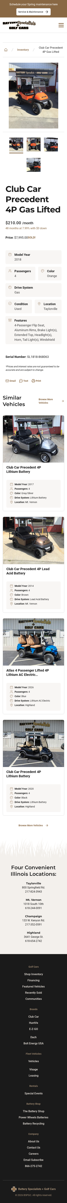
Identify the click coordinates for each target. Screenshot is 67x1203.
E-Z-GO (33, 1029)
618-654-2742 (33, 941)
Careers (33, 1153)
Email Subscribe (33, 1160)
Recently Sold (33, 992)
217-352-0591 (33, 924)
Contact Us (33, 1147)
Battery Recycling (33, 1123)
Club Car (33, 1016)
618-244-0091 (33, 908)
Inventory (23, 49)
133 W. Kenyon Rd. (33, 920)
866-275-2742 (33, 1166)
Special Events (34, 1093)
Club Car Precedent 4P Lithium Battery (23, 469)
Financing (33, 980)
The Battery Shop (33, 1111)
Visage (33, 1069)
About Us (33, 1141)
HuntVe (33, 1022)
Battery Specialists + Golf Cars (37, 1189)
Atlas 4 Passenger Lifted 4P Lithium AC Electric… (27, 672)
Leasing (33, 1075)
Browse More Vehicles (46, 401)
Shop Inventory (33, 974)
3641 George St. (33, 936)
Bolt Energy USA (34, 1043)
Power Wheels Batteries (33, 1117)
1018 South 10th (33, 904)
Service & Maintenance (30, 11)
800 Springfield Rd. (33, 887)
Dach (33, 1037)
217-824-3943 (33, 891)
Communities (33, 999)
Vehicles (33, 1061)
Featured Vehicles (33, 986)
